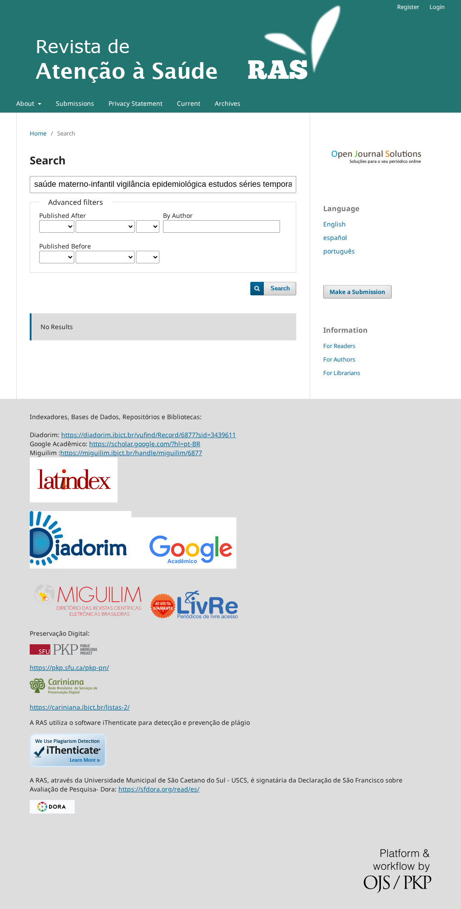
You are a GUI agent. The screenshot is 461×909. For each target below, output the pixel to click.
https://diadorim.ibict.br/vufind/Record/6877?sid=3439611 (148, 434)
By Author (178, 215)
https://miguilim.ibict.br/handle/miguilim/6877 (131, 452)
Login (437, 7)
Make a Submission (357, 292)
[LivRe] (207, 618)
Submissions (75, 103)
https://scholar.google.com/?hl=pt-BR (144, 443)
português (339, 251)
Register (408, 7)
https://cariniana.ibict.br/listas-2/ (80, 707)
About (26, 103)
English (334, 224)
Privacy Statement (135, 103)
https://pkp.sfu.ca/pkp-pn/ (69, 667)
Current (188, 103)
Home (38, 133)
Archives (227, 103)
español (335, 237)
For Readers (339, 346)
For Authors (339, 359)
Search (280, 288)
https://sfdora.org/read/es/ (158, 789)
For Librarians (341, 373)
